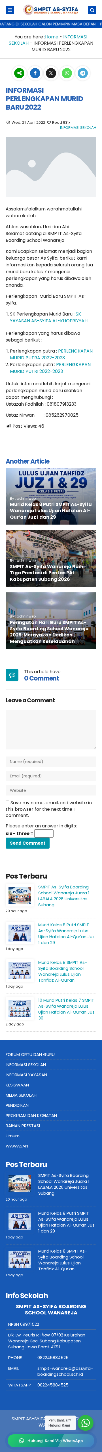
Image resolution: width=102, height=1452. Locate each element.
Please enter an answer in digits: (41, 826)
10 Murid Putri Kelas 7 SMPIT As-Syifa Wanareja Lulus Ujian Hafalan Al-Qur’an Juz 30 (66, 1009)
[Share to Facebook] (36, 73)
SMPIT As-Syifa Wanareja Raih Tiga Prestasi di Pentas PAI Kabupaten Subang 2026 (46, 572)
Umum (13, 1136)
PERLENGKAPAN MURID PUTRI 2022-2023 (50, 368)
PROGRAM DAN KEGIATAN (31, 1115)
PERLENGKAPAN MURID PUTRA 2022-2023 (51, 354)
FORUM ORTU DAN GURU (30, 1054)
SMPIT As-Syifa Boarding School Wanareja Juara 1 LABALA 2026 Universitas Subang (64, 896)
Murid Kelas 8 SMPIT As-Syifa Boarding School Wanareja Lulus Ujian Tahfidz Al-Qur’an (62, 971)
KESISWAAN (17, 1085)
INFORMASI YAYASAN (26, 1075)
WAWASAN (17, 1146)
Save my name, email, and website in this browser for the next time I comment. (49, 809)
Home (51, 37)
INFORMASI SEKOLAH (78, 127)
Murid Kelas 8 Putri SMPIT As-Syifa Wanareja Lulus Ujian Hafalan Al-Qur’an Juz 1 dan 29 (51, 510)
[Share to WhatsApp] (67, 74)
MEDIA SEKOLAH (21, 1095)
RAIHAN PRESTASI (23, 1126)
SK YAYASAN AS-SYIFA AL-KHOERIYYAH (49, 317)
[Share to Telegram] (82, 73)
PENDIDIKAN (17, 1105)
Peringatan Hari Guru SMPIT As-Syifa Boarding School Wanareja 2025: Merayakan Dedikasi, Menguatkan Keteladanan (49, 632)
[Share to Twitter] (52, 73)
